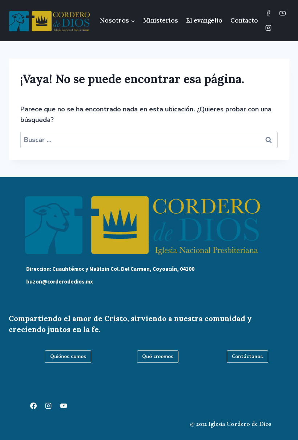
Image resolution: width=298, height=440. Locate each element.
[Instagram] (268, 27)
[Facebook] (268, 13)
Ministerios (160, 20)
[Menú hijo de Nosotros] (117, 21)
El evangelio (204, 20)
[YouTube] (282, 13)
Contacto (244, 20)
